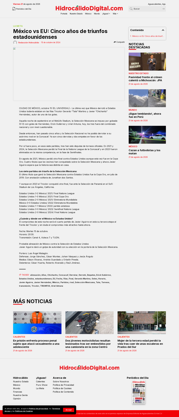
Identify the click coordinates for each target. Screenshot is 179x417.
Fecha (59, 279)
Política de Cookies (62, 388)
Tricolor (35, 286)
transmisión (24, 286)
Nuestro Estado (139, 73)
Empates (91, 275)
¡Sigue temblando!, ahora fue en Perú (145, 115)
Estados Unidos (26, 279)
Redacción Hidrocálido (28, 42)
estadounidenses (43, 279)
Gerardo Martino (83, 279)
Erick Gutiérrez (103, 275)
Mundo (133, 110)
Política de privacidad (38, 409)
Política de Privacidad (63, 385)
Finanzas (17, 391)
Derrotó (82, 275)
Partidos (65, 282)
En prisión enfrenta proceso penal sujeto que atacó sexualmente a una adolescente (36, 344)
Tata (98, 282)
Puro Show (41, 385)
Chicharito (52, 275)
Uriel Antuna (57, 286)
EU (54, 279)
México (55, 282)
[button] (68, 410)
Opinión (17, 398)
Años (44, 275)
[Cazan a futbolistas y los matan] (147, 135)
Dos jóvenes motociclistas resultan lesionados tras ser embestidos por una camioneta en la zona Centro (88, 344)
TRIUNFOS (45, 286)
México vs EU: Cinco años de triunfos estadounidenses (148, 36)
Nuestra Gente (20, 395)
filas (65, 279)
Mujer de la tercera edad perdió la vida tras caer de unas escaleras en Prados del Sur (140, 344)
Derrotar (73, 275)
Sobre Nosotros (61, 381)
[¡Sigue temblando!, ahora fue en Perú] (147, 98)
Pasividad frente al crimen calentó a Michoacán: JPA (145, 79)
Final (71, 279)
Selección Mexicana (85, 282)
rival (72, 282)
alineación (35, 275)
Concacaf (63, 275)
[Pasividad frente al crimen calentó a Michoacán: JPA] (147, 61)
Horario (101, 279)
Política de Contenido (63, 391)
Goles (94, 279)
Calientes (19, 336)
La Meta (18, 26)
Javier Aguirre (26, 282)
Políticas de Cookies (24, 411)
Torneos (105, 282)
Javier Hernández (42, 282)
